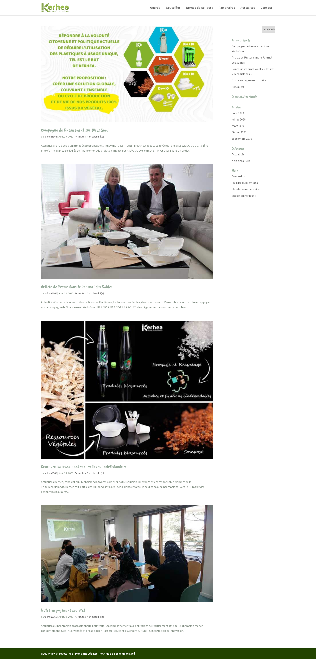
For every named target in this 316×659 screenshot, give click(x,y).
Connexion (238, 176)
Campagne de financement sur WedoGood (75, 130)
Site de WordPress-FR (245, 195)
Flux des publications (245, 182)
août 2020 (238, 113)
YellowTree (66, 653)
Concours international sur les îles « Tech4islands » (83, 466)
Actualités (247, 8)
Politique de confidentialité (117, 653)
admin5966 (51, 136)
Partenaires (227, 8)
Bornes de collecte (199, 8)
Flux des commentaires (246, 189)
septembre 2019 (242, 138)
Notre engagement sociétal (63, 610)
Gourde (155, 8)
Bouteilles (173, 8)
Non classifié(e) (95, 136)
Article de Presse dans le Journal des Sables (76, 287)
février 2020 (239, 132)
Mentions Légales (86, 653)
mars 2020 (238, 126)
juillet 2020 (239, 119)
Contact (266, 8)
